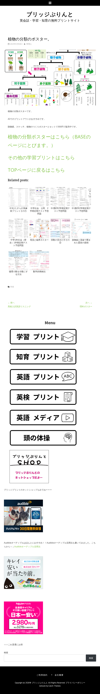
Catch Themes (55, 686)
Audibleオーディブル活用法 (27, 546)
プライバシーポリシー (75, 682)
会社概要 (59, 674)
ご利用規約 (42, 674)
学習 (12, 287)
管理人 (29, 44)
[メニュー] (50, 3)
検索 (6, 652)
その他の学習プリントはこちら (41, 157)
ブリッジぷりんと (50, 14)
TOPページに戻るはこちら (36, 170)
